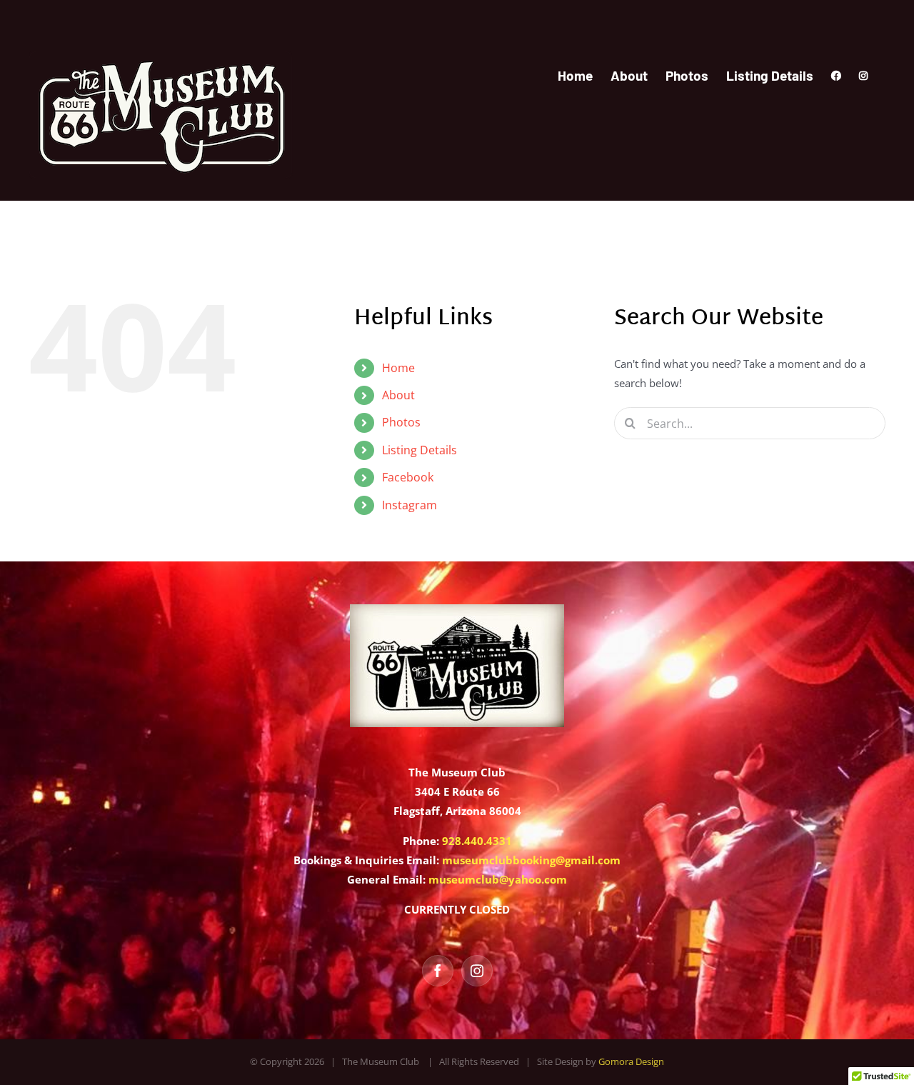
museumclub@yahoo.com (497, 879)
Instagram (409, 505)
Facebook (407, 477)
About (398, 395)
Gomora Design (631, 1061)
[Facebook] (437, 970)
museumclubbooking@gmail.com (531, 860)
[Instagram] (477, 970)
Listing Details (419, 450)
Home (398, 368)
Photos (401, 422)
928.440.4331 (477, 841)
